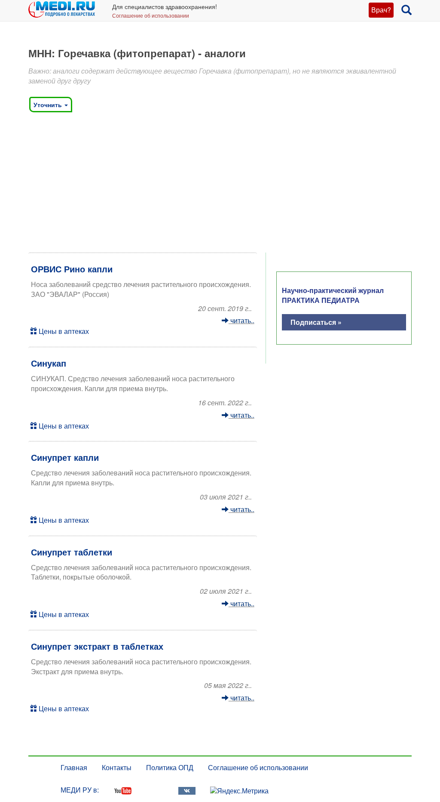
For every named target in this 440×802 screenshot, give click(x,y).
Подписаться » (316, 322)
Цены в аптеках (63, 331)
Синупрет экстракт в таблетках (97, 646)
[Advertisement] (220, 184)
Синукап (48, 363)
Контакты (116, 767)
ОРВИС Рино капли (72, 268)
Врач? (381, 10)
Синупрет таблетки (71, 552)
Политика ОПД (169, 767)
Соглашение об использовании (150, 15)
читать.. (241, 320)
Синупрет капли (65, 457)
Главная (74, 767)
